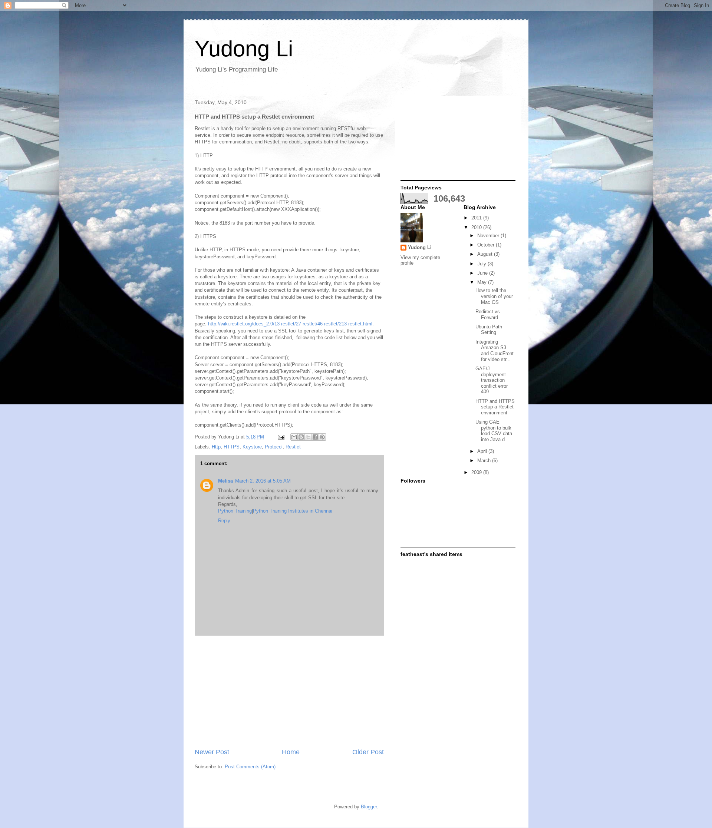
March (484, 460)
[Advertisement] (289, 691)
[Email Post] (280, 437)
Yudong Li (244, 48)
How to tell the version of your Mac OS (494, 296)
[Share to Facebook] (315, 437)
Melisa (225, 481)
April (482, 451)
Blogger (369, 806)
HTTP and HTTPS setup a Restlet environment (495, 406)
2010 (477, 227)
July (482, 263)
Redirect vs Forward (487, 314)
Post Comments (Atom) (250, 766)
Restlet (293, 447)
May (482, 282)
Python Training (235, 511)
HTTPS (232, 447)
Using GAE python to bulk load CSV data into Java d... (493, 430)
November (489, 235)
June (483, 273)
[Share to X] (308, 437)
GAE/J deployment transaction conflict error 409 (491, 380)
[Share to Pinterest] (322, 437)
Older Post (368, 752)
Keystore (252, 447)
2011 (477, 218)
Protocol (274, 447)
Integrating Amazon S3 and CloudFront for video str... (494, 350)
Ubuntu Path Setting (488, 329)
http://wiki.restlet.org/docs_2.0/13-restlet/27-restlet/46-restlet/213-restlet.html (290, 324)
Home (291, 752)
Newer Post (212, 752)
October (486, 245)
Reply (224, 520)
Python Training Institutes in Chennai (292, 511)
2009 (477, 472)
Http (216, 447)
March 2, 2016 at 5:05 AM (263, 481)
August (485, 254)
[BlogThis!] (301, 437)
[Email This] (294, 437)
